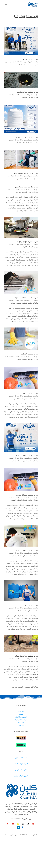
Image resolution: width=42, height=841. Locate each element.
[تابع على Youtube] (13, 824)
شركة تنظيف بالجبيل (30, 59)
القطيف (24, 303)
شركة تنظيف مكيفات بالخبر (27, 394)
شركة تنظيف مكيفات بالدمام (27, 551)
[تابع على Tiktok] (28, 824)
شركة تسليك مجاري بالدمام (27, 92)
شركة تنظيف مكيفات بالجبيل (27, 456)
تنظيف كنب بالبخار (21, 770)
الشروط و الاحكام (21, 717)
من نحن (21, 711)
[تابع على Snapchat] (18, 824)
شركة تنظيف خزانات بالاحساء (26, 138)
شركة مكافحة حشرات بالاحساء (26, 174)
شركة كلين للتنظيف (31, 687)
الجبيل (31, 64)
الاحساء (29, 142)
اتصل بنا (21, 722)
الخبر (25, 399)
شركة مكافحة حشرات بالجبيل (26, 187)
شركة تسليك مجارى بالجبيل (27, 242)
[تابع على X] (23, 824)
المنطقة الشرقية (23, 64)
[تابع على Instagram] (33, 824)
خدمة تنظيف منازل (21, 758)
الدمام (25, 556)
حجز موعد (21, 725)
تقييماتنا (21, 714)
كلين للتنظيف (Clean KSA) (23, 62)
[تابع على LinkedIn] (18, 827)
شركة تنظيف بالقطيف (29, 354)
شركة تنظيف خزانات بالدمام (27, 606)
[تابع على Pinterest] (7, 824)
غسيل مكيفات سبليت (21, 776)
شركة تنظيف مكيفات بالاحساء (26, 495)
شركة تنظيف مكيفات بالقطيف (26, 298)
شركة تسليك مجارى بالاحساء (26, 656)
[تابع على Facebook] (22, 827)
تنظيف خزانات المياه (21, 764)
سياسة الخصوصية (21, 719)
